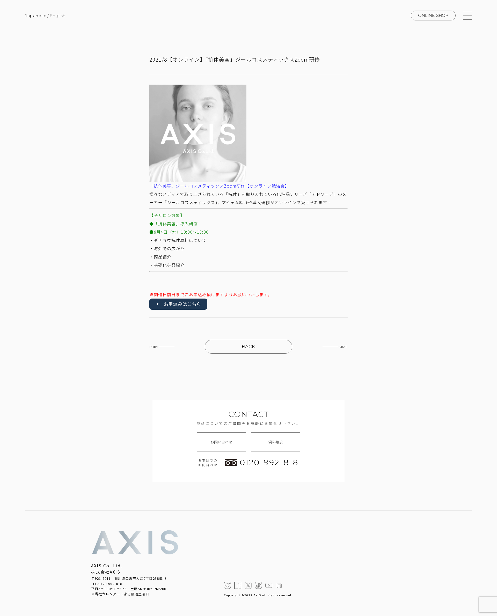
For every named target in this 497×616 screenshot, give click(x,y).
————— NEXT (335, 346)
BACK (248, 347)
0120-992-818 (269, 462)
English (58, 16)
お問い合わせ (221, 441)
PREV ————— (161, 346)
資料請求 (275, 441)
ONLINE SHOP (433, 15)
